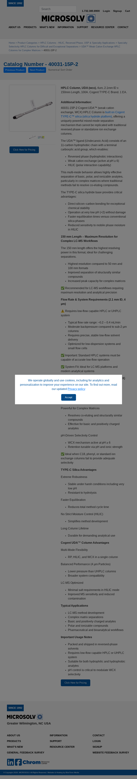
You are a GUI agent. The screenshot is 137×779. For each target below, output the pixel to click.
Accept (68, 397)
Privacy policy (76, 388)
